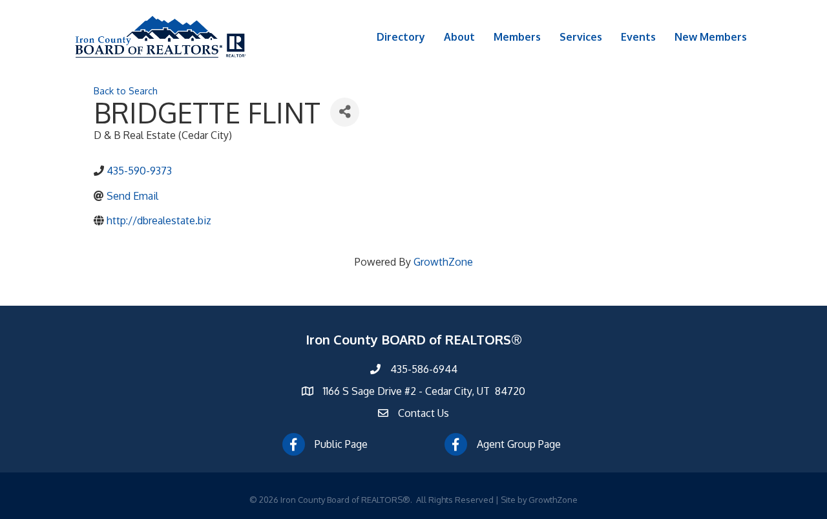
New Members (711, 36)
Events (638, 36)
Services (581, 36)
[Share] (344, 112)
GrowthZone (443, 261)
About (459, 36)
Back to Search (126, 90)
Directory (401, 36)
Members (517, 36)
